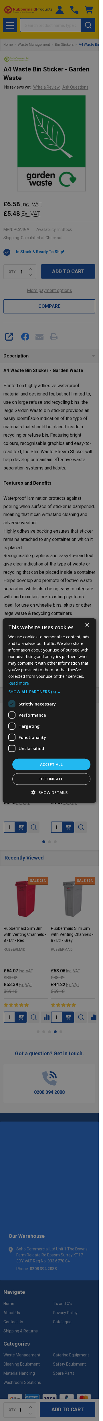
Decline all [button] (51, 779)
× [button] (87, 625)
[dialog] (49, 710)
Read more (18, 682)
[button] (49, 691)
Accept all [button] (51, 764)
